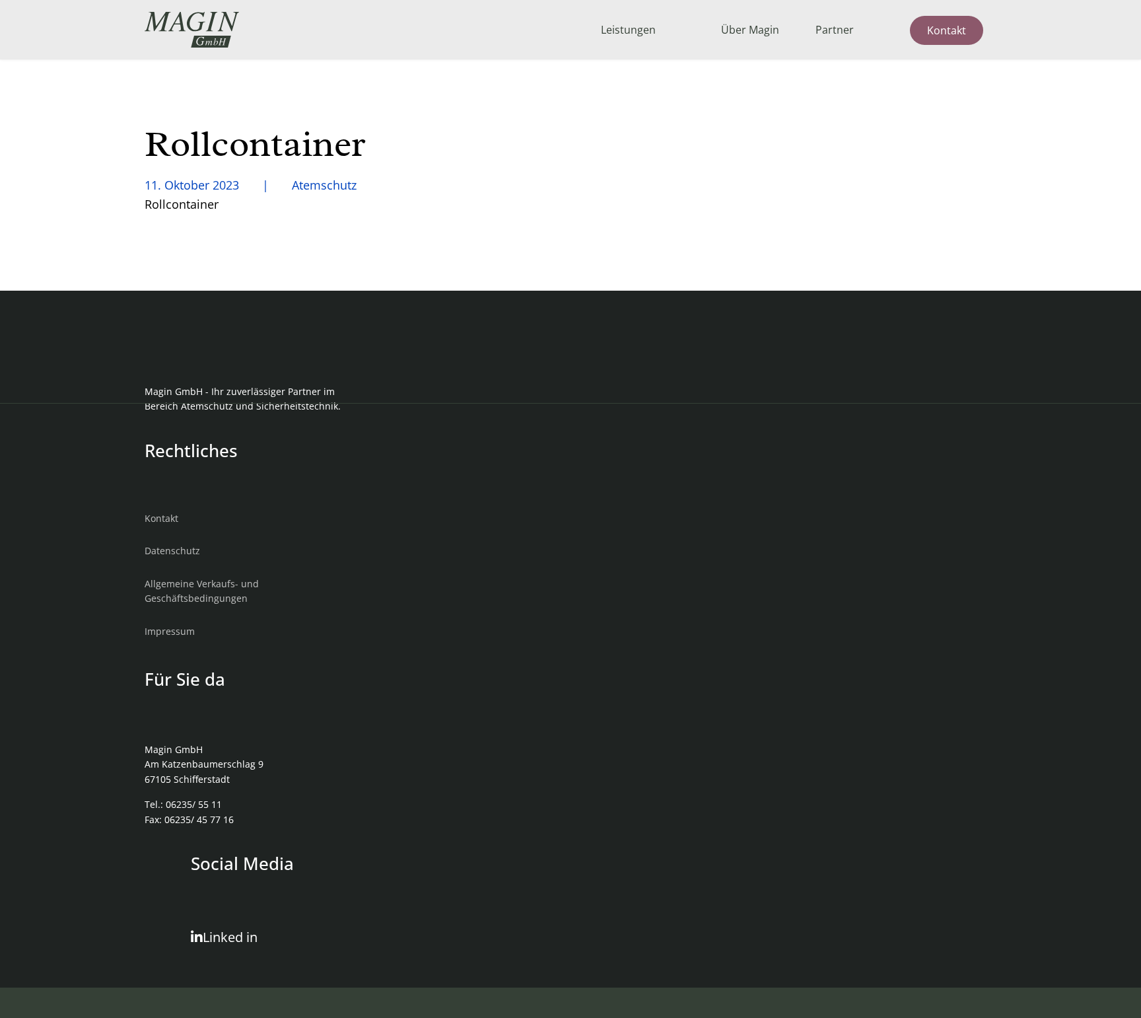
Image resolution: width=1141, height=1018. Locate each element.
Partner (834, 29)
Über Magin (750, 29)
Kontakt (946, 30)
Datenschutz (172, 550)
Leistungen (628, 29)
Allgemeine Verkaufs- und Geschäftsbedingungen (202, 590)
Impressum (170, 631)
